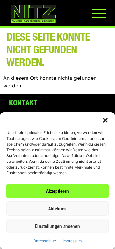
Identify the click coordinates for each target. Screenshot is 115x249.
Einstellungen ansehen (57, 226)
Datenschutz (44, 240)
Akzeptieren (57, 191)
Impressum (72, 240)
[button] (105, 120)
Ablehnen (57, 209)
